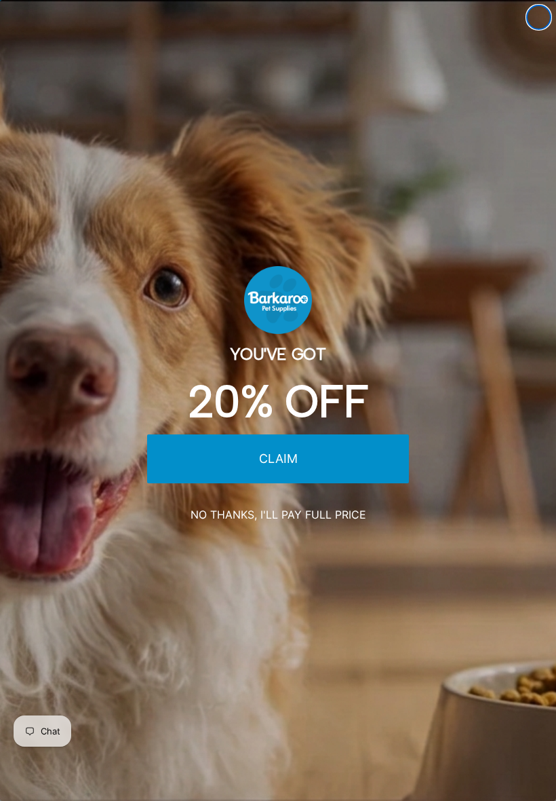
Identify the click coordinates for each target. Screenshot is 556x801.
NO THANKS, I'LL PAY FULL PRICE (278, 514)
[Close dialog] (539, 17)
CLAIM (278, 458)
